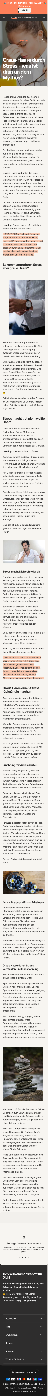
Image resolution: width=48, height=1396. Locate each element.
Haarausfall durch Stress (25, 451)
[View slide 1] (19, 1257)
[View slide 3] (25, 1257)
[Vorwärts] (44, 17)
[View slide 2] (22, 1257)
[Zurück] (4, 17)
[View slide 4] (28, 1257)
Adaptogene (9, 907)
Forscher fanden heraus (15, 577)
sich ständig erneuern (14, 476)
